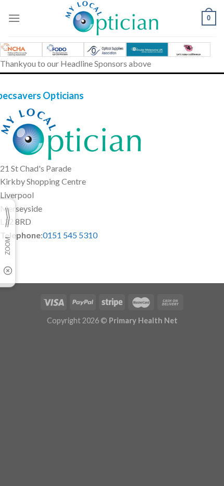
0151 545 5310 (70, 235)
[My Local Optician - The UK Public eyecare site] (112, 18)
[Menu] (14, 18)
